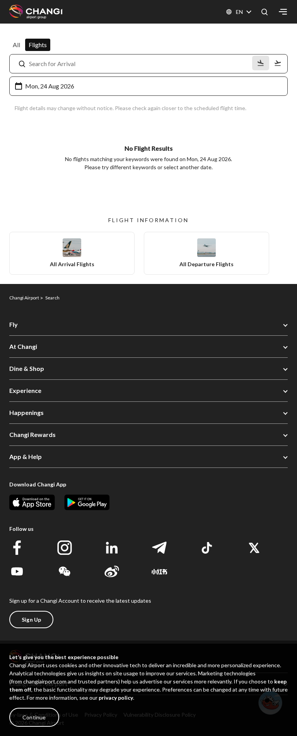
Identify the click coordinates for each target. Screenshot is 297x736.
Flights (38, 44)
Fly (13, 324)
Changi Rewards (32, 434)
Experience (25, 390)
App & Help (25, 456)
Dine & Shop (26, 368)
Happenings (26, 412)
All (16, 44)
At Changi (23, 346)
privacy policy (116, 697)
